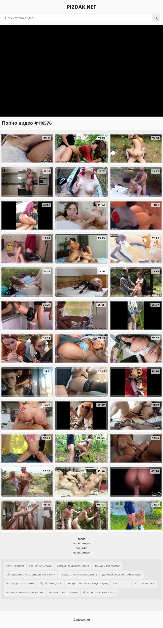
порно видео (81, 543)
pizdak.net (81, 7)
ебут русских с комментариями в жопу (30, 574)
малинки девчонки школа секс (25, 592)
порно (81, 539)
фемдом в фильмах (107, 565)
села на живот (15, 565)
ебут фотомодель (50, 583)
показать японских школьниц (78, 574)
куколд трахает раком (20, 583)
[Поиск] (156, 18)
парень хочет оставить (63, 592)
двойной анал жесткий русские (122, 574)
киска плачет (121, 583)
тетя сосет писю (145, 583)
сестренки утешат (40, 565)
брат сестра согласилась (99, 592)
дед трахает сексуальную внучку (87, 583)
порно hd (81, 548)
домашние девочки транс (73, 565)
